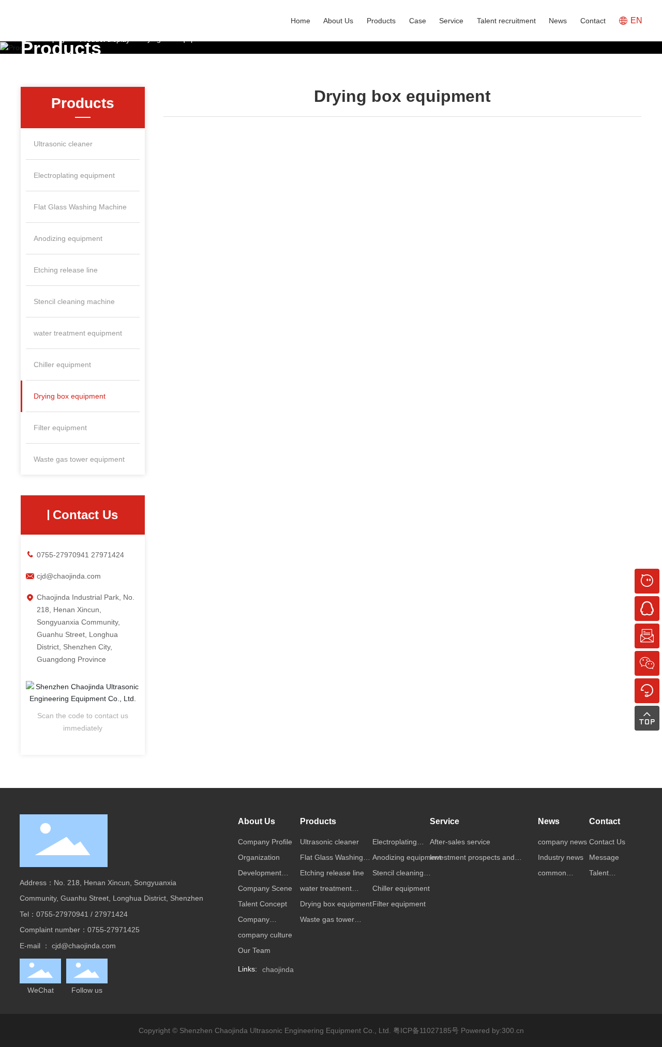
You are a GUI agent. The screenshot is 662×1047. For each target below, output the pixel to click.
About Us (338, 21)
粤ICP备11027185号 (426, 1030)
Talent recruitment (506, 21)
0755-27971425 (113, 929)
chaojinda (278, 969)
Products (381, 21)
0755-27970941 (63, 555)
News (558, 21)
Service (451, 21)
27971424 (107, 555)
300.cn (513, 1030)
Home (300, 21)
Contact (593, 21)
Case (417, 21)
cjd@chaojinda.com (69, 576)
